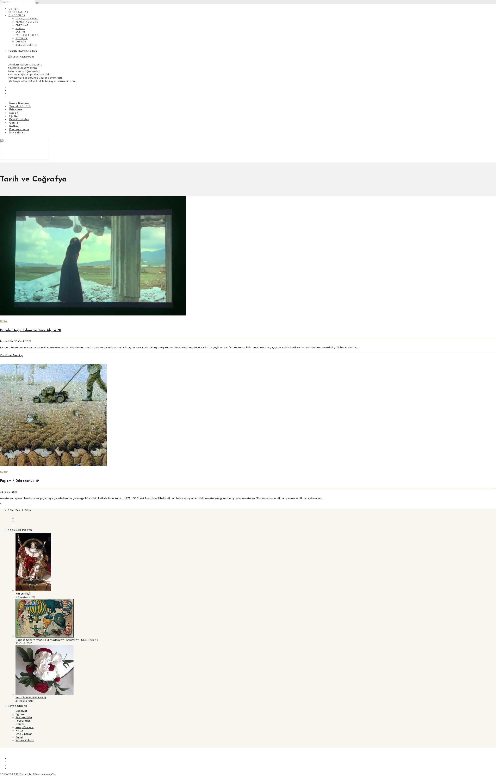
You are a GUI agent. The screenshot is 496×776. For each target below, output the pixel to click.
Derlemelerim (26, 45)
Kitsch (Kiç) (23, 593)
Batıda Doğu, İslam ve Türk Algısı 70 (30, 330)
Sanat (20, 29)
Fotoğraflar (18, 12)
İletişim (14, 9)
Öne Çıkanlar (24, 734)
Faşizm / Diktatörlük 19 (19, 481)
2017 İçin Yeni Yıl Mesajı (31, 697)
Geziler (22, 39)
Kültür (21, 42)
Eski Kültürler (27, 35)
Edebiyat (22, 25)
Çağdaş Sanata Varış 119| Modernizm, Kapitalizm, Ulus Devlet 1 (57, 640)
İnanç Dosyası (27, 19)
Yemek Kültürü (27, 22)
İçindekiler (16, 16)
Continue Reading (11, 355)
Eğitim (20, 32)
